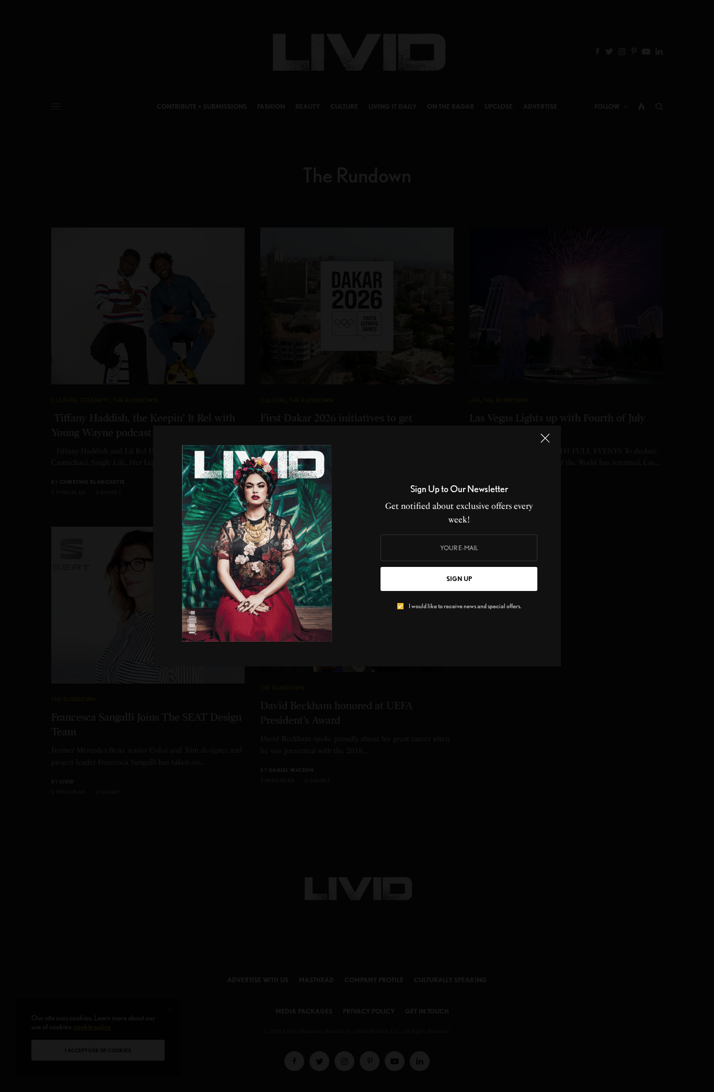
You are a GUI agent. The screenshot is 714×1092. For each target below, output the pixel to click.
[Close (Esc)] (545, 442)
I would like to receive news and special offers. (465, 606)
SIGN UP (459, 579)
